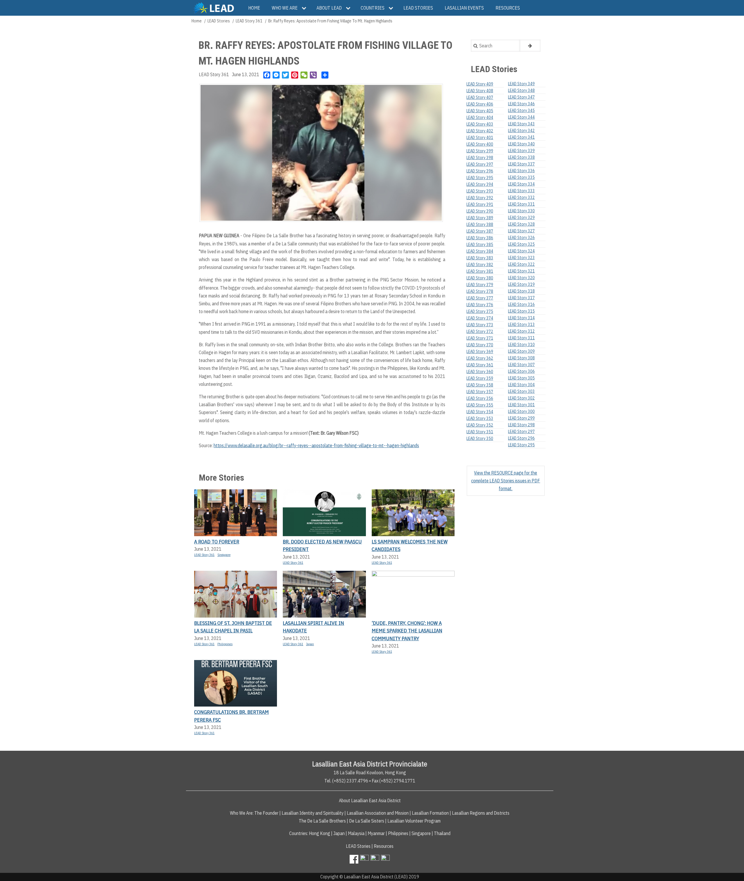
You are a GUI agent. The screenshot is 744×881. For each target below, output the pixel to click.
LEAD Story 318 (521, 291)
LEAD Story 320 (521, 277)
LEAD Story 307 (521, 364)
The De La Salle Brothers (322, 821)
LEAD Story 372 (479, 331)
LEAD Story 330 (521, 210)
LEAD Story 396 (479, 171)
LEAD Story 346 (521, 103)
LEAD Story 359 (479, 378)
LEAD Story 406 (479, 104)
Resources (384, 846)
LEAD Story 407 (479, 97)
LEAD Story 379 (479, 284)
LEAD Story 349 (521, 83)
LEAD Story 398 (479, 157)
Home (197, 21)
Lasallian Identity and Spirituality (313, 813)
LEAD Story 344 (521, 117)
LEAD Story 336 (521, 170)
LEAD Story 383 (479, 258)
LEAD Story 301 (521, 404)
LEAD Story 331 (521, 204)
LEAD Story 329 (521, 217)
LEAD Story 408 (479, 90)
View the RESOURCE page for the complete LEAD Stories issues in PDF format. (505, 480)
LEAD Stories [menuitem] (418, 8)
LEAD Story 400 (479, 144)
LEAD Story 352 (479, 425)
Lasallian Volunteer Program (414, 821)
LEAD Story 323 (521, 257)
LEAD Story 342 (521, 130)
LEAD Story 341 (521, 137)
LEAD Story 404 (479, 117)
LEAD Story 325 (521, 244)
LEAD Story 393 (479, 191)
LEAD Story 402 (479, 130)
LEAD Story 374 (479, 318)
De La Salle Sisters (366, 821)
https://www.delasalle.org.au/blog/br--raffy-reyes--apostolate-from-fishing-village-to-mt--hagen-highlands (316, 445)
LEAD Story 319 (521, 284)
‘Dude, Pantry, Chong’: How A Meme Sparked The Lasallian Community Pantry (407, 631)
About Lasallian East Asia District (370, 800)
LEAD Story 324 (521, 251)
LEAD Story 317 (521, 297)
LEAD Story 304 (521, 384)
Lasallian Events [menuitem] (464, 8)
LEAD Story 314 (521, 317)
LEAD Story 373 (479, 324)
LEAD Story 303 (521, 391)
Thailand (442, 833)
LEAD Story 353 (479, 418)
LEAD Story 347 (521, 97)
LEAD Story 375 (479, 311)
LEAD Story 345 (521, 110)
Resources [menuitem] (508, 8)
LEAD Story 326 (521, 237)
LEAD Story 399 (479, 151)
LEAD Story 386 (479, 237)
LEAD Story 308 (521, 358)
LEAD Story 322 (521, 264)
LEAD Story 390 (479, 211)
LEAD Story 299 (521, 418)
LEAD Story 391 (479, 204)
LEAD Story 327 (521, 230)
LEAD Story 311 (521, 337)
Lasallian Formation (430, 813)
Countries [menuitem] (372, 8)
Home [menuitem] (254, 8)
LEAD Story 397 (479, 164)
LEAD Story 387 (479, 231)
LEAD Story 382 (479, 264)
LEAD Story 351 (479, 431)
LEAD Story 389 (479, 217)
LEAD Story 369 (479, 351)
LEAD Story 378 (479, 291)
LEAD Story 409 (479, 84)
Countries (298, 833)
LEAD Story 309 (521, 351)
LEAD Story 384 (479, 251)
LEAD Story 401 (479, 137)
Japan (310, 644)
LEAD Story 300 (521, 411)
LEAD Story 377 (479, 298)
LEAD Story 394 (479, 184)
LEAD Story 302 (521, 398)
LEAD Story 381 (479, 271)
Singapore (223, 555)
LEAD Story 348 (521, 90)
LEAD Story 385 (479, 244)
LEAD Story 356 (479, 398)
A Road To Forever (216, 541)
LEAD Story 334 (521, 184)
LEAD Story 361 (249, 21)
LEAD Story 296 (521, 438)
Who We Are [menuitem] (285, 8)
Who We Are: (241, 813)
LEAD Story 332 (521, 197)
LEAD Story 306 (521, 371)
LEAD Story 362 (479, 358)
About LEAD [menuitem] (329, 8)
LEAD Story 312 (521, 331)
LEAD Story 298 (521, 424)
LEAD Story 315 (521, 311)
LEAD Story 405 (479, 110)
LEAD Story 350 (479, 438)
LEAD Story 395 (479, 177)
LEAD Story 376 (479, 304)
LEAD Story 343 (521, 123)
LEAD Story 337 (521, 164)
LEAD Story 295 (521, 444)
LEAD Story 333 (521, 190)
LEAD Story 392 (479, 197)
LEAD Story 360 (479, 371)
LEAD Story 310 (521, 344)
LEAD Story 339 (521, 150)
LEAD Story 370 (479, 344)
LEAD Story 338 (521, 157)
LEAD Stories (219, 21)
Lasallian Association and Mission (378, 813)
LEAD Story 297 (521, 431)
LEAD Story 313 (521, 324)
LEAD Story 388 (479, 224)
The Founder (266, 813)
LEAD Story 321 (521, 271)
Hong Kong (319, 833)
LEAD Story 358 (479, 385)
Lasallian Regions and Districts (480, 813)
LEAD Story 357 (479, 391)
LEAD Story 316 (521, 304)
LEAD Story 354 (479, 411)
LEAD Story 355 (479, 405)
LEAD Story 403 (479, 124)
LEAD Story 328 (521, 224)
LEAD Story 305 (521, 378)
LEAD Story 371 (479, 338)
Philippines (225, 644)
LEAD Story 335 (521, 177)
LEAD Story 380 (479, 278)
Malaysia (356, 833)
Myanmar (376, 833)
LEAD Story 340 (521, 144)
